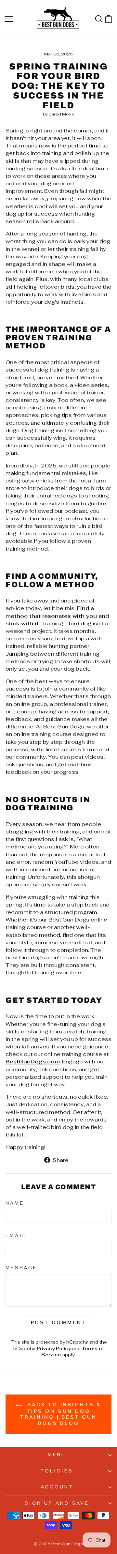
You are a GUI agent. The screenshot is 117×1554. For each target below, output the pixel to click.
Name (15, 1203)
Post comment (58, 1322)
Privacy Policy (54, 1348)
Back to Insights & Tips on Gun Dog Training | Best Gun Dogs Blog (60, 1414)
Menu (57, 1454)
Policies (57, 1471)
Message (21, 1268)
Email (16, 1235)
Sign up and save (57, 1503)
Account (57, 1487)
